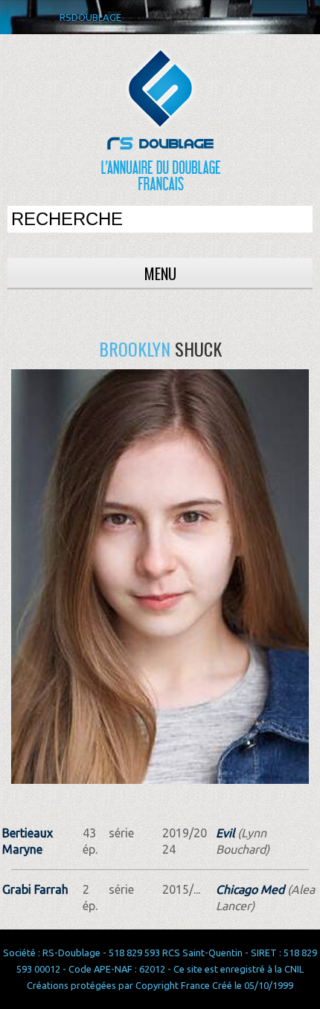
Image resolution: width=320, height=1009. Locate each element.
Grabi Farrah (35, 889)
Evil (225, 833)
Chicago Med (250, 889)
